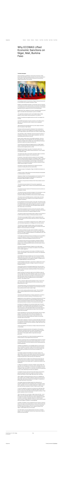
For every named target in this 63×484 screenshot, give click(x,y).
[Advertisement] (31, 6)
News (16, 433)
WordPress (55, 443)
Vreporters (8, 443)
